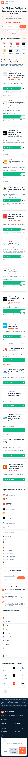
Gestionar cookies (5, 750)
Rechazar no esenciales (13, 751)
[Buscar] (22, 2)
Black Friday (4, 731)
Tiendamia (14, 30)
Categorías (3, 728)
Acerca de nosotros (20, 726)
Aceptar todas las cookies (22, 751)
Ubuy (24, 30)
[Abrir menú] (25, 2)
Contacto (17, 731)
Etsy (8, 30)
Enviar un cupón (19, 728)
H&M (4, 30)
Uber (19, 30)
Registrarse (21, 578)
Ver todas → (24, 39)
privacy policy (17, 580)
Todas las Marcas (5, 726)
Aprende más (14, 745)
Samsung (14, 33)
